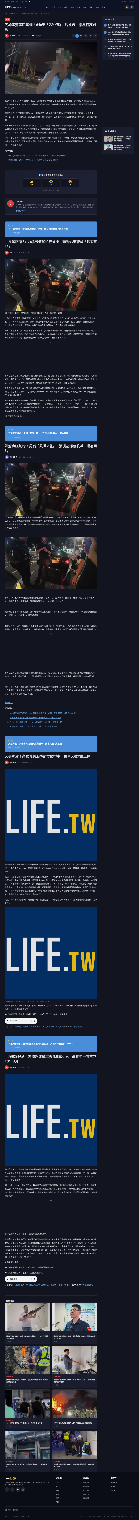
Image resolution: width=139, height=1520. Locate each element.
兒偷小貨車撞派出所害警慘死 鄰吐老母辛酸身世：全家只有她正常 (36, 155)
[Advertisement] (51, 359)
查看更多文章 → (21, 211)
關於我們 (123, 2)
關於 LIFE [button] (114, 1478)
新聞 (53, 7)
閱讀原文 (9, 702)
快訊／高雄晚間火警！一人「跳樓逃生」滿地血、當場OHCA (36, 722)
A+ (81, 36)
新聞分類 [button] (59, 1478)
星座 (103, 7)
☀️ (127, 7)
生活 (59, 7)
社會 (17, 13)
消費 (78, 7)
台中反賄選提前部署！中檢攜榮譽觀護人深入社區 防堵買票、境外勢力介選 (42, 713)
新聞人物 (86, 1494)
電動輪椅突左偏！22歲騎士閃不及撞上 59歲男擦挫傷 (33, 726)
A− (73, 35)
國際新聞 (86, 1486)
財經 (72, 7)
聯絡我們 (131, 2)
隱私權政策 (8, 1510)
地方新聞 (86, 1482)
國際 (97, 7)
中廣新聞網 (77, 1026)
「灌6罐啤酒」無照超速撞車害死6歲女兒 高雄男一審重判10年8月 (42, 1285)
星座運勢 (86, 1490)
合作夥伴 (114, 1482)
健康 (65, 7)
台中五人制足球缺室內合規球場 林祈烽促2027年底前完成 (35, 718)
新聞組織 (86, 1498)
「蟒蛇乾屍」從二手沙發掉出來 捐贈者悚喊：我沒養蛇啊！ (33, 160)
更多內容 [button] (86, 1478)
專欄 (84, 7)
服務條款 (15, 1510)
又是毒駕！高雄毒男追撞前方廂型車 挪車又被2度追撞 (37, 1026)
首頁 (46, 7)
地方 (91, 7)
